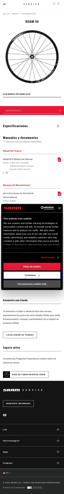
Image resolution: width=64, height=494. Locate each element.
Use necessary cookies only (32, 284)
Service (32, 4)
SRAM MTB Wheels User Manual (18, 166)
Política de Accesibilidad (14, 488)
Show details (48, 257)
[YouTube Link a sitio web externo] (5, 415)
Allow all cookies (32, 266)
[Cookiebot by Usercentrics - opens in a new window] (41, 208)
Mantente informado (18, 404)
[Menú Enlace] (4, 4)
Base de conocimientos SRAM (28, 375)
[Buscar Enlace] (54, 4)
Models (15, 14)
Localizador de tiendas (20, 335)
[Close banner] (59, 208)
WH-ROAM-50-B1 (29, 14)
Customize (30, 275)
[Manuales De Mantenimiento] (59, 195)
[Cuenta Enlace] (59, 4)
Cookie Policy (31, 248)
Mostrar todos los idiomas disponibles (23, 142)
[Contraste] (29, 488)
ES (7, 473)
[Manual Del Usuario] (59, 161)
